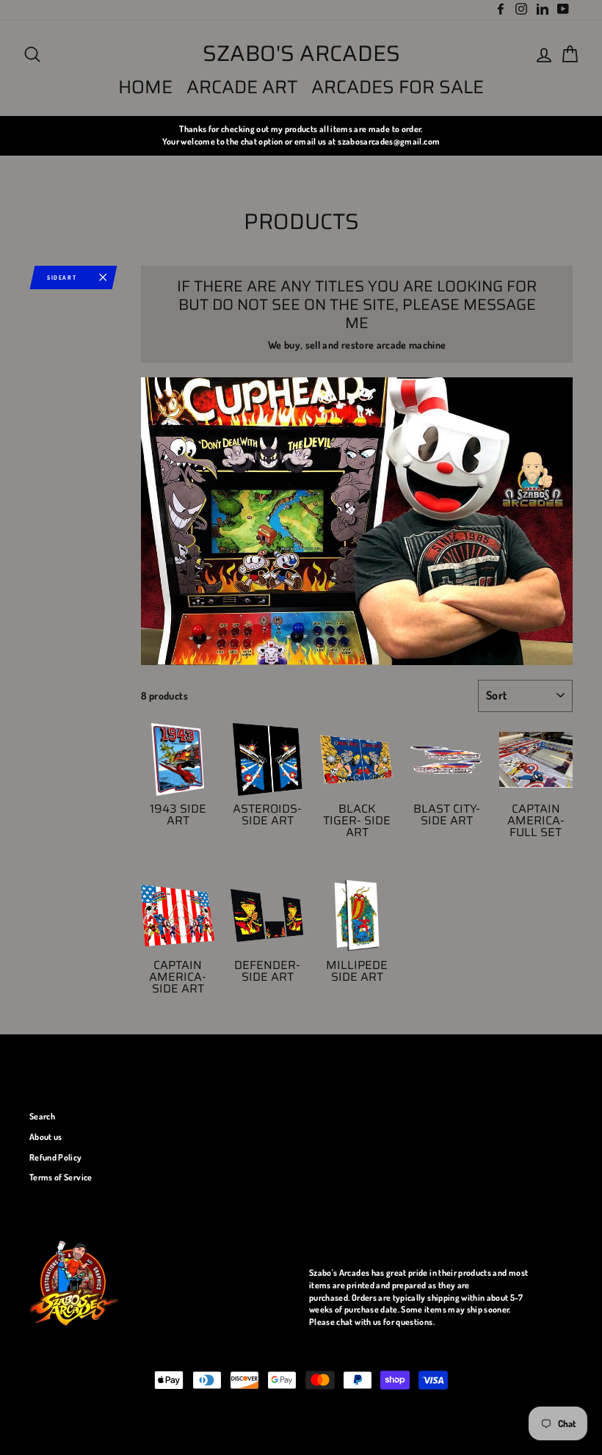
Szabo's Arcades (301, 54)
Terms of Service (61, 1177)
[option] (301, 135)
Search (42, 1116)
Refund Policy (55, 1157)
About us (45, 1136)
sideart (61, 277)
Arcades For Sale (397, 87)
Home (145, 87)
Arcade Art (242, 87)
